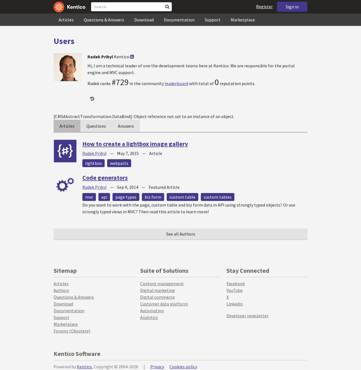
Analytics (149, 317)
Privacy (157, 366)
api (104, 197)
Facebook (235, 283)
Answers (126, 126)
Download (144, 20)
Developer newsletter (247, 315)
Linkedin (234, 304)
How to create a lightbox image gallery (135, 144)
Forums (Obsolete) (72, 331)
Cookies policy (183, 366)
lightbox (93, 163)
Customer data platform (164, 304)
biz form (153, 197)
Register (264, 6)
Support (213, 20)
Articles (66, 20)
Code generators (105, 177)
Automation (152, 310)
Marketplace (243, 20)
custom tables (218, 197)
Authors (61, 290)
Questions (96, 126)
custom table (182, 197)
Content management (162, 283)
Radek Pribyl (94, 153)
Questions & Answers (104, 20)
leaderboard (176, 83)
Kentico (84, 366)
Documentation (179, 20)
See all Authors (180, 234)
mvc (89, 197)
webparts (119, 163)
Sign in (292, 7)
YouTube (234, 290)
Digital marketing (157, 290)
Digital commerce (157, 297)
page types (126, 197)
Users (64, 41)
